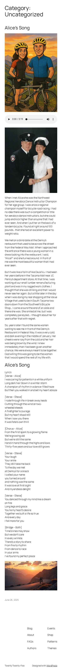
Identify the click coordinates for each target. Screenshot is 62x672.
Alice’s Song (17, 27)
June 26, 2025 (12, 599)
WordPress (52, 665)
